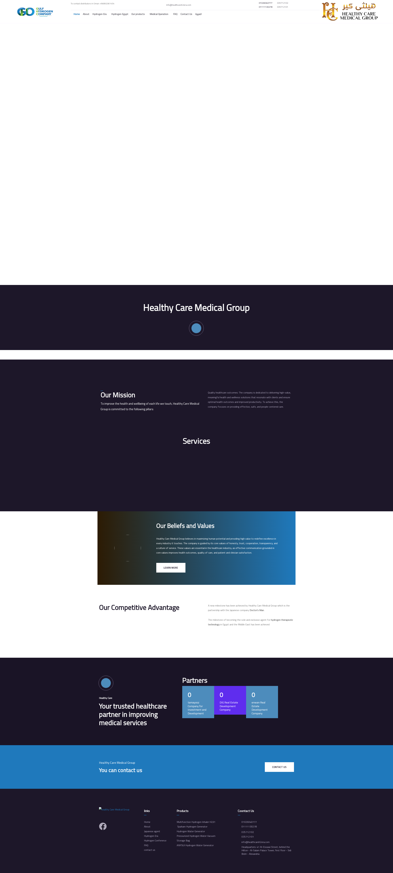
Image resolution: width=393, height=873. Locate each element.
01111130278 (265, 7)
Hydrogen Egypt (119, 14)
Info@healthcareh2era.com (178, 5)
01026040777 (265, 3)
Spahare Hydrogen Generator (192, 826)
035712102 (282, 3)
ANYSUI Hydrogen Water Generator (195, 845)
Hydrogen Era (99, 14)
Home (77, 14)
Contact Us (186, 14)
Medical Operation (159, 14)
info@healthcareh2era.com (255, 842)
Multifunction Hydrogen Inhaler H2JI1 (196, 822)
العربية (198, 14)
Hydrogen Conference (155, 840)
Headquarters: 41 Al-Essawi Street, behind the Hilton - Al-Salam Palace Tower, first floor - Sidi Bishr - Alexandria (266, 850)
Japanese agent (152, 831)
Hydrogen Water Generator (191, 831)
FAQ (175, 14)
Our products (138, 14)
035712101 (282, 7)
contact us (149, 850)
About (86, 14)
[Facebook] (103, 826)
